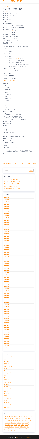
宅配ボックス (17, 428)
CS (12, 156)
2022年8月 (6, 307)
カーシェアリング (29, 418)
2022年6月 (6, 311)
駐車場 (10, 430)
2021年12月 (6, 325)
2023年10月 (6, 275)
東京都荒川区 (7, 400)
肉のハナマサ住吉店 (8, 31)
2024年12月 (6, 243)
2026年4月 (6, 206)
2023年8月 (6, 279)
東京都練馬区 (7, 398)
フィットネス (19, 424)
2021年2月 (6, 348)
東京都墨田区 (7, 373)
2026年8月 (6, 197)
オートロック (19, 418)
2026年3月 (6, 208)
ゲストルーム (12, 420)
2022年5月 (6, 313)
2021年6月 (6, 338)
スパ (5, 422)
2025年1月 (6, 240)
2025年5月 (6, 231)
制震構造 (26, 426)
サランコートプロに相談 (9, 80)
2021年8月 (6, 334)
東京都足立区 (7, 407)
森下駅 (17, 58)
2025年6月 (6, 229)
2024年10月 (6, 247)
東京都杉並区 (7, 382)
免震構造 (15, 426)
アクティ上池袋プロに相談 (10, 186)
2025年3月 (6, 236)
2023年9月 (6, 277)
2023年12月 (6, 270)
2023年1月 (6, 295)
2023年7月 (6, 281)
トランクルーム (21, 422)
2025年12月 (6, 215)
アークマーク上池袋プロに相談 (11, 183)
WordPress (18, 437)
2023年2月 (6, 293)
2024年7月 (6, 254)
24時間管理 (7, 156)
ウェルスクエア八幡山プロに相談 (12, 181)
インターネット (30, 416)
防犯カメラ (6, 430)
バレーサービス (7, 424)
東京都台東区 (7, 368)
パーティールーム (13, 424)
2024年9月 (6, 249)
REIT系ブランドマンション (17, 156)
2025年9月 (6, 222)
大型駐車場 (12, 428)
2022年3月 (6, 318)
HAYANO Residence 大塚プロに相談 (12, 188)
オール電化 (24, 418)
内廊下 (19, 426)
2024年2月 (6, 265)
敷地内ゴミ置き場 (23, 428)
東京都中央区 (7, 359)
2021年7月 (6, 336)
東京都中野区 (7, 361)
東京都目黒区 (7, 395)
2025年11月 (6, 218)
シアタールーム (28, 420)
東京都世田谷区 (8, 357)
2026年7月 (6, 199)
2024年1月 (6, 268)
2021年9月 (6, 332)
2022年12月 (6, 297)
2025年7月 (6, 227)
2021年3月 (6, 345)
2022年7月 (6, 309)
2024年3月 (6, 263)
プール (23, 424)
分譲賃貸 (22, 426)
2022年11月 (6, 300)
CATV (11, 156)
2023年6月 (6, 284)
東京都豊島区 (7, 405)
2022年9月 (6, 304)
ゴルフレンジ (23, 420)
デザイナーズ (16, 422)
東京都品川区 (7, 370)
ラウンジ (12, 426)
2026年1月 (6, 213)
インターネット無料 (29, 156)
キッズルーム (7, 420)
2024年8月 (6, 252)
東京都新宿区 (7, 379)
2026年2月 (6, 211)
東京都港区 (7, 393)
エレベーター (14, 418)
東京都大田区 (7, 375)
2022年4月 (6, 316)
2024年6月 (6, 256)
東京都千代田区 (8, 366)
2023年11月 (6, 272)
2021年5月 (6, 341)
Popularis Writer (28, 437)
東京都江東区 (6, 6)
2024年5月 (6, 259)
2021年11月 (6, 327)
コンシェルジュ (17, 420)
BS (9, 156)
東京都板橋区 (7, 384)
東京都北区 (7, 363)
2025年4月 (6, 234)
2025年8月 (6, 224)
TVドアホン (23, 156)
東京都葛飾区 (7, 402)
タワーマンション (10, 422)
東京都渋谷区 (7, 391)
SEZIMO (7, 11)
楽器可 (28, 428)
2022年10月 (6, 302)
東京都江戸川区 (8, 386)
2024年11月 (6, 245)
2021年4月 (6, 343)
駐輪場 (4, 159)
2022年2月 (6, 320)
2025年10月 (6, 220)
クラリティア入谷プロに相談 (11, 179)
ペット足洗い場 (7, 426)
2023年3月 (6, 291)
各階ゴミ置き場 (7, 428)
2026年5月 (6, 204)
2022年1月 (6, 323)
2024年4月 (6, 261)
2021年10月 (6, 329)
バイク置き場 (27, 422)
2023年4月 (6, 288)
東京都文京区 (7, 377)
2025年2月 (6, 238)
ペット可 (26, 424)
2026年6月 (6, 202)
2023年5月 (6, 286)
